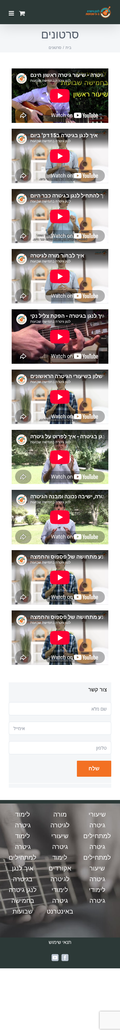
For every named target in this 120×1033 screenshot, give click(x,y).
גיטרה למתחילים (97, 852)
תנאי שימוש (60, 942)
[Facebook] (64, 957)
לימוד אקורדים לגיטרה (60, 868)
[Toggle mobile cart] (22, 13)
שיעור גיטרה (97, 874)
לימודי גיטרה (97, 895)
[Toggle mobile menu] (12, 13)
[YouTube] (55, 957)
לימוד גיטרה (23, 820)
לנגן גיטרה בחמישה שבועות (23, 900)
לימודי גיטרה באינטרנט (60, 900)
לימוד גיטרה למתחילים (22, 846)
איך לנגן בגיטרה (22, 874)
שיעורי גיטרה (59, 841)
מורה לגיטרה (60, 820)
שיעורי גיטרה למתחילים (97, 825)
